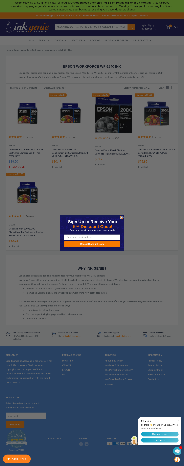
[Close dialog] (121, 217)
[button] (177, 451)
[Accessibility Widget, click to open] (177, 459)
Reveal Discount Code (92, 244)
